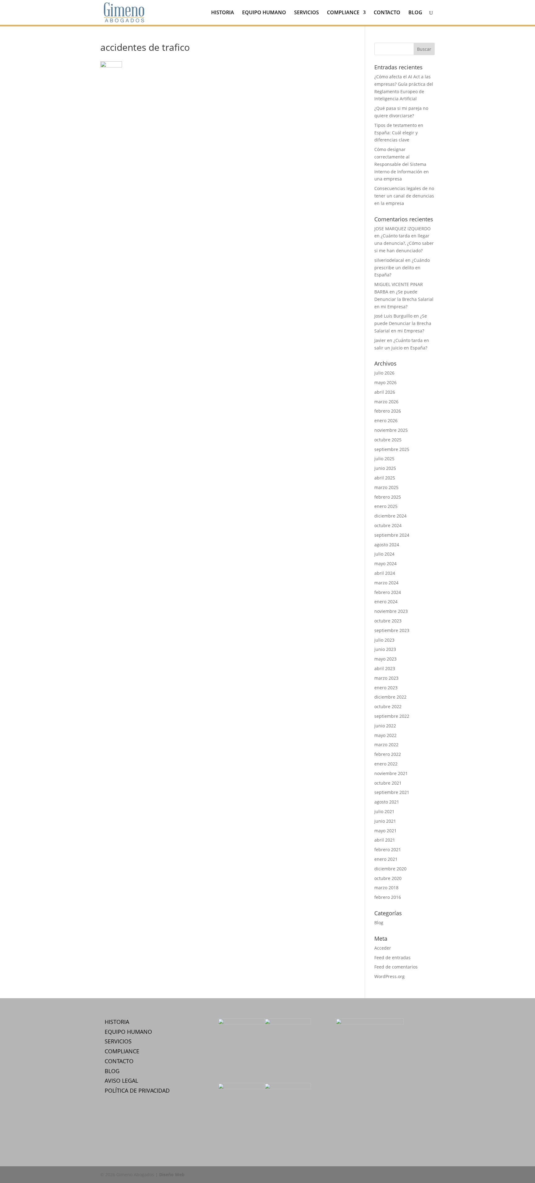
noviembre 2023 (391, 611)
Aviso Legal (121, 1080)
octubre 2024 (388, 525)
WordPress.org (389, 976)
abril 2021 (384, 840)
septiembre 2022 (391, 716)
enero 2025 (386, 506)
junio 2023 (385, 649)
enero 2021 (386, 859)
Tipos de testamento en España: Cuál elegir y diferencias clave (398, 132)
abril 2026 (384, 392)
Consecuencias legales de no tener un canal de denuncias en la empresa (404, 195)
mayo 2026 (385, 382)
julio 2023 (384, 640)
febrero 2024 (387, 592)
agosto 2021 (386, 802)
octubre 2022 (388, 706)
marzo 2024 (386, 583)
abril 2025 (384, 478)
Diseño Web (172, 1174)
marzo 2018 (386, 887)
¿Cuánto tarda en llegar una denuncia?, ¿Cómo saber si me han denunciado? (404, 243)
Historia (222, 13)
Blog (415, 13)
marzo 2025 (386, 487)
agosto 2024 (386, 545)
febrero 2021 (387, 849)
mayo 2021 (385, 831)
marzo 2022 (386, 745)
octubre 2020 (388, 878)
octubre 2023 (388, 621)
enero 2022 (386, 764)
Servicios (306, 13)
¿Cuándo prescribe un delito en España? (402, 267)
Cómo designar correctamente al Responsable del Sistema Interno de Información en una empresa (401, 164)
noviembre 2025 (391, 430)
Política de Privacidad (137, 1090)
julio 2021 (384, 811)
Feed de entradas (392, 957)
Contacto (387, 13)
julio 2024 (384, 554)
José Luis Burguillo (393, 316)
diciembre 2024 (390, 516)
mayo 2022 (385, 735)
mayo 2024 (385, 563)
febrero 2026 (387, 411)
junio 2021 (385, 821)
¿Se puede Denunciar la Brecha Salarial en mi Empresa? (403, 299)
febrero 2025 (387, 497)
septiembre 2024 (391, 535)
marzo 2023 (386, 678)
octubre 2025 (388, 440)
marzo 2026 (386, 402)
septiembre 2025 (391, 449)
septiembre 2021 (391, 792)
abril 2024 (384, 573)
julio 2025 (384, 459)
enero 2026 (386, 420)
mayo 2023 (385, 659)
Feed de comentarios (396, 967)
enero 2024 (386, 601)
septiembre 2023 (391, 630)
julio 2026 (384, 373)
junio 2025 (385, 468)
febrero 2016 (387, 897)
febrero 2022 (387, 754)
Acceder (382, 948)
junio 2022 (385, 726)
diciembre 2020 (390, 869)
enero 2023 (386, 688)
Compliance (343, 13)
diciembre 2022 (390, 697)
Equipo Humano (264, 13)
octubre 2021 (388, 783)
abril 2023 (384, 668)
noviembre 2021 (391, 773)
